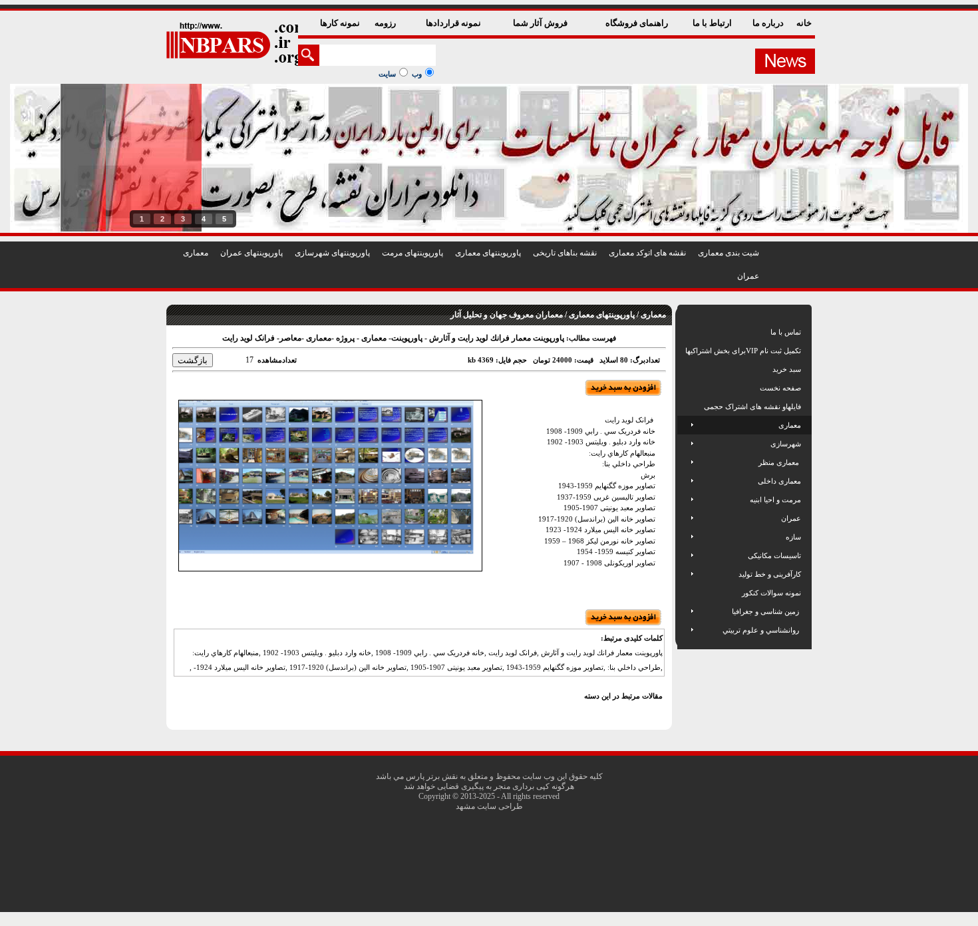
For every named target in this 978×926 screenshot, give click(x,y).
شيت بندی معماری (728, 252)
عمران (748, 276)
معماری (195, 252)
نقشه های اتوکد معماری (647, 252)
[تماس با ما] (686, 332)
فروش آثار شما (541, 23)
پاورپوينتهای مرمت (412, 252)
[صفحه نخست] (686, 388)
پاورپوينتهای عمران (251, 252)
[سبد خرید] (686, 369)
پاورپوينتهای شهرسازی (332, 252)
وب (417, 74)
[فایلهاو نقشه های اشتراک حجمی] (686, 406)
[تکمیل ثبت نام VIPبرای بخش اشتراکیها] (684, 351)
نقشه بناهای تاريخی (565, 252)
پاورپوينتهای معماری (488, 252)
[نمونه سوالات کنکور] (686, 593)
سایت (387, 74)
